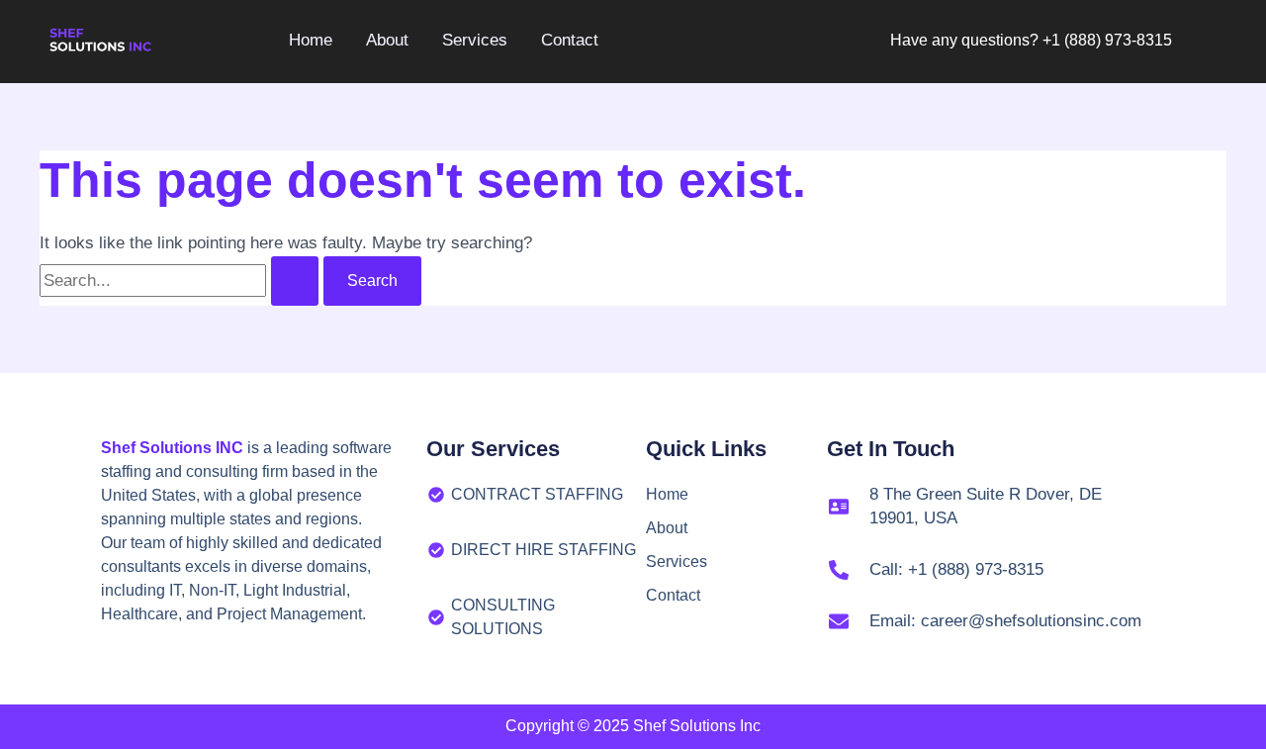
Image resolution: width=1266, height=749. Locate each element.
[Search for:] (181, 280)
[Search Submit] (294, 281)
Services (676, 561)
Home (667, 494)
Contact (673, 595)
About (666, 527)
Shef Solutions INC (172, 447)
